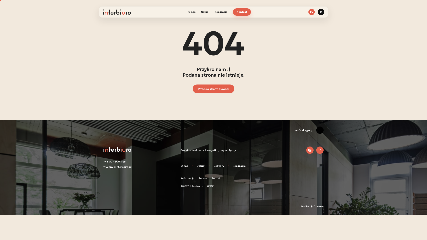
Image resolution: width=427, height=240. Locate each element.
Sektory (219, 166)
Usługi (205, 12)
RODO (210, 186)
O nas (191, 12)
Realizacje (221, 12)
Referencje (187, 178)
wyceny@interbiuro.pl (117, 166)
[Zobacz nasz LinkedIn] (320, 150)
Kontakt (242, 12)
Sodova (319, 206)
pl (311, 12)
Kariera (202, 178)
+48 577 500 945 (114, 161)
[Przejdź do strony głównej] (117, 12)
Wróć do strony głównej (213, 88)
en (321, 12)
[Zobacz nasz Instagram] (310, 150)
